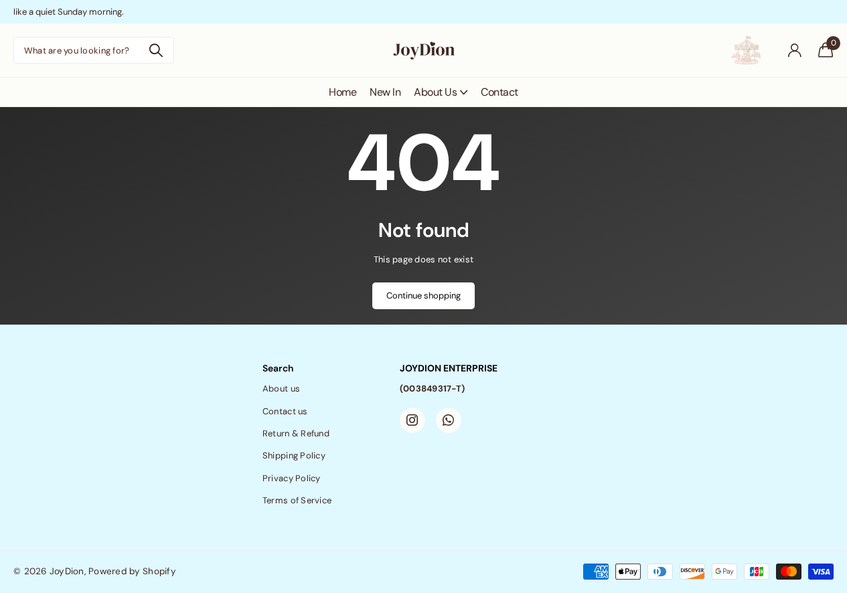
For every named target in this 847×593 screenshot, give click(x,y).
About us (281, 388)
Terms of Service (296, 500)
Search (277, 368)
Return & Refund (295, 433)
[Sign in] (794, 50)
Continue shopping (423, 295)
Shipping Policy (293, 455)
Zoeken (155, 50)
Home (342, 92)
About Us (435, 92)
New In (385, 92)
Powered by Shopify (132, 571)
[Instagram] (412, 420)
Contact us (285, 411)
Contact (499, 92)
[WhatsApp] (448, 420)
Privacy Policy (291, 478)
